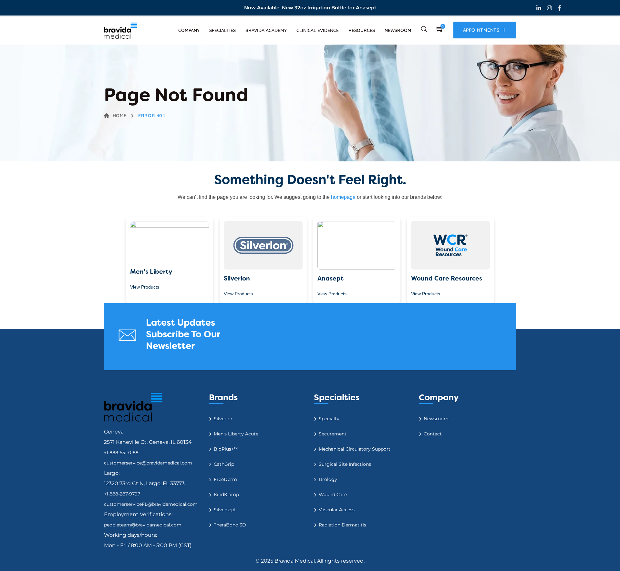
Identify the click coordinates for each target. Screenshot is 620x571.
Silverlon (223, 419)
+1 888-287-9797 (122, 494)
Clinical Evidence (317, 30)
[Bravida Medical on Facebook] (559, 8)
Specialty (329, 419)
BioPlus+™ (226, 449)
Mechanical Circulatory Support (354, 449)
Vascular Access (337, 510)
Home (120, 115)
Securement (332, 434)
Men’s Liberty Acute (236, 434)
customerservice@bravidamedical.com (148, 463)
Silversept (225, 510)
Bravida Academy (266, 30)
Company (189, 30)
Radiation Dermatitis (342, 525)
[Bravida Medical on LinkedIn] (538, 8)
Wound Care (333, 494)
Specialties (222, 30)
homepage (343, 197)
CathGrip (224, 464)
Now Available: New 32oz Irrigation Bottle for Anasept (310, 8)
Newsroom (398, 30)
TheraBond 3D (230, 525)
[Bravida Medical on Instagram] (549, 8)
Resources (361, 30)
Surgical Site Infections (345, 464)
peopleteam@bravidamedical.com (142, 525)
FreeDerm (225, 479)
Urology (328, 479)
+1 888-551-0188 (121, 452)
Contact (433, 434)
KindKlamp (226, 494)
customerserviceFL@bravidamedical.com (151, 504)
